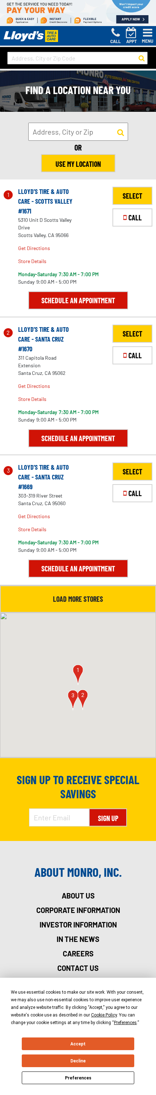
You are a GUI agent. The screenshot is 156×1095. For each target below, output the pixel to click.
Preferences (78, 1078)
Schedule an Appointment (78, 300)
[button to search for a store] (141, 58)
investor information (78, 924)
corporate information (78, 910)
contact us (78, 968)
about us (78, 895)
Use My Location (78, 164)
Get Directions (34, 248)
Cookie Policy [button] (104, 1015)
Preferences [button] (125, 1022)
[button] (78, 674)
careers (78, 953)
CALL (135, 217)
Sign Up (108, 818)
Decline (78, 1061)
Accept (78, 1044)
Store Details (32, 261)
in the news (78, 939)
